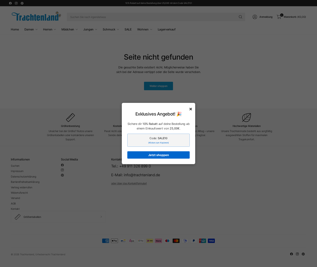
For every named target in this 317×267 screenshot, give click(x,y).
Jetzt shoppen (158, 155)
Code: (158, 140)
